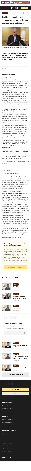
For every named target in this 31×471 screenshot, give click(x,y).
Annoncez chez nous (7, 408)
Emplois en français (7, 422)
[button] (3, 8)
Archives (4, 424)
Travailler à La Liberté (7, 419)
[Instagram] (7, 435)
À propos (4, 411)
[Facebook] (3, 435)
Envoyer (24, 333)
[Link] (28, 13)
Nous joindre (5, 405)
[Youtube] (11, 435)
